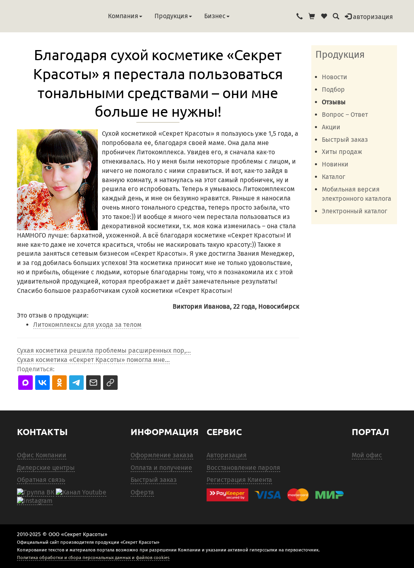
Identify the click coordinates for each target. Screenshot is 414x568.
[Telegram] (35, 501)
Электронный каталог (354, 211)
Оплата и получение (161, 467)
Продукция (171, 16)
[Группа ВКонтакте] (35, 492)
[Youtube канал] (81, 492)
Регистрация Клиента (239, 480)
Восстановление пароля (243, 467)
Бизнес (215, 16)
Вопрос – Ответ (345, 114)
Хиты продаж (342, 152)
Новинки (335, 164)
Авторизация (227, 455)
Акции (331, 127)
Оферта (142, 492)
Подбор (333, 89)
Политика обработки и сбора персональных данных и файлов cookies (93, 557)
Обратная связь (41, 480)
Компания (123, 16)
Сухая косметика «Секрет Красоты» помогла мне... (93, 360)
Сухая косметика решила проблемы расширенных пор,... (104, 350)
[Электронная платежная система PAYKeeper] (275, 495)
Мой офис (367, 455)
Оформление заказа (162, 455)
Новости (334, 77)
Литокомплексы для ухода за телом (87, 324)
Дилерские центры (46, 467)
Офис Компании (41, 455)
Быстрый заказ (345, 139)
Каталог (333, 177)
